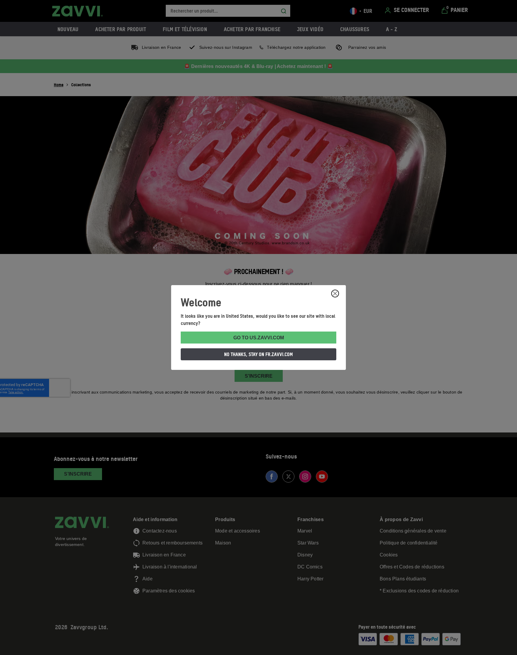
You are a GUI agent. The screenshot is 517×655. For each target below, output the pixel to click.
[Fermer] (335, 293)
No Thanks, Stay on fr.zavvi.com (258, 354)
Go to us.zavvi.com (258, 337)
